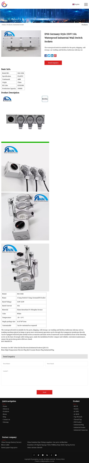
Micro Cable (5, 445)
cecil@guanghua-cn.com (46, 461)
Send (44, 392)
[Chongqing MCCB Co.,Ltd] (4, 4)
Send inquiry (53, 63)
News (5, 414)
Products (9, 25)
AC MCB (76, 414)
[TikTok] (51, 455)
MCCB (76, 406)
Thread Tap (78, 419)
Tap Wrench (78, 417)
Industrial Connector (81, 430)
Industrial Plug (79, 425)
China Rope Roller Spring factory (64, 445)
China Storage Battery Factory (11, 442)
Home (4, 25)
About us (6, 409)
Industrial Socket (18, 25)
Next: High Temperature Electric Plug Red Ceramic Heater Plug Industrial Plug (27, 350)
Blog (4, 417)
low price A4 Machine (60, 442)
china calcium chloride (34, 447)
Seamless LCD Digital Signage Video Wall (40, 445)
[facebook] (34, 455)
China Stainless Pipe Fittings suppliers (39, 442)
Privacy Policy (60, 459)
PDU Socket (78, 422)
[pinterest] (42, 455)
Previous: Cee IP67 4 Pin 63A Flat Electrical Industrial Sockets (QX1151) (24, 348)
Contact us (6, 419)
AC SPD (76, 411)
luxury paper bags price (9, 447)
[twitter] (38, 455)
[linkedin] (47, 455)
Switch (76, 409)
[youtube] (56, 455)
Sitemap (6, 422)
